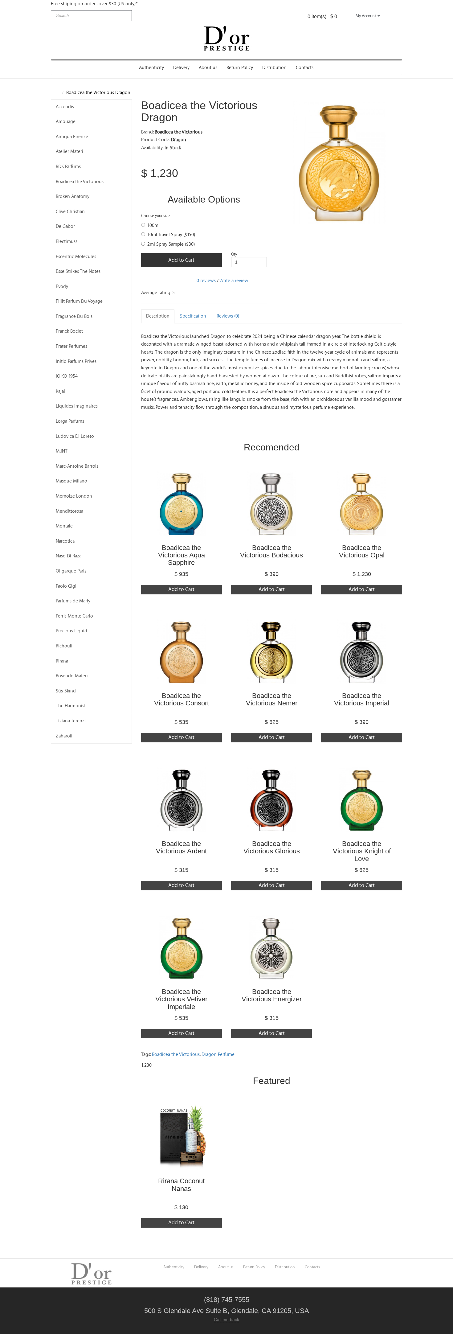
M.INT (61, 451)
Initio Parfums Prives (76, 361)
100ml (153, 225)
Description (157, 316)
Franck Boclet (69, 331)
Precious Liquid (71, 631)
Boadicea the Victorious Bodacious (271, 551)
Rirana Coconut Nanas (181, 1184)
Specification (193, 316)
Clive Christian (70, 211)
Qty (234, 254)
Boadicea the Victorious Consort (181, 699)
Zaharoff (64, 736)
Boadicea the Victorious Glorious (271, 847)
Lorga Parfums (70, 421)
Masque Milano (71, 481)
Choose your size (155, 215)
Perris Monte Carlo (74, 616)
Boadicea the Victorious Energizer (272, 995)
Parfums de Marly (73, 601)
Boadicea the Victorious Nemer (271, 699)
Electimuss (66, 241)
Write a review (233, 280)
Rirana (62, 661)
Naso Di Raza (68, 556)
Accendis (65, 106)
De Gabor (65, 226)
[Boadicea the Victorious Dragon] (339, 162)
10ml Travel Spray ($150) (171, 234)
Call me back (226, 1319)
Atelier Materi (69, 151)
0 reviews (206, 280)
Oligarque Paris (71, 571)
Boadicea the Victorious (80, 181)
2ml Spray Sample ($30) (171, 244)
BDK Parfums (68, 166)
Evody (62, 286)
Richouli (64, 646)
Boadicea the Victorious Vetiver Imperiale (181, 999)
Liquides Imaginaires (77, 406)
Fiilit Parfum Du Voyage (79, 301)
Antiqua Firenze (72, 136)
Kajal (60, 391)
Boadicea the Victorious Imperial (361, 699)
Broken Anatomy (72, 196)
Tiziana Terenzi (71, 721)
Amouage (66, 121)
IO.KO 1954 (67, 376)
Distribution (274, 67)
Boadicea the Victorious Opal (362, 551)
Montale (64, 526)
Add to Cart (181, 260)
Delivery (181, 67)
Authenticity (151, 67)
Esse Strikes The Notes (78, 271)
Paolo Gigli (67, 586)
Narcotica (65, 541)
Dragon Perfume (218, 1054)
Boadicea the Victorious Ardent (181, 847)
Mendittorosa (69, 511)
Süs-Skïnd (66, 691)
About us (208, 67)
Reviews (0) (228, 316)
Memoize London (74, 496)
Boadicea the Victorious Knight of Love (362, 851)
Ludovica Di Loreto (75, 436)
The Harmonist (71, 705)
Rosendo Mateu (72, 676)
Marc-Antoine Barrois (77, 466)
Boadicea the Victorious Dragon (98, 92)
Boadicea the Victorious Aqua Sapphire (181, 555)
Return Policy (239, 67)
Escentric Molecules (76, 256)
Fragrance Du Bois (74, 316)
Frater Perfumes (71, 346)
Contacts (304, 67)
